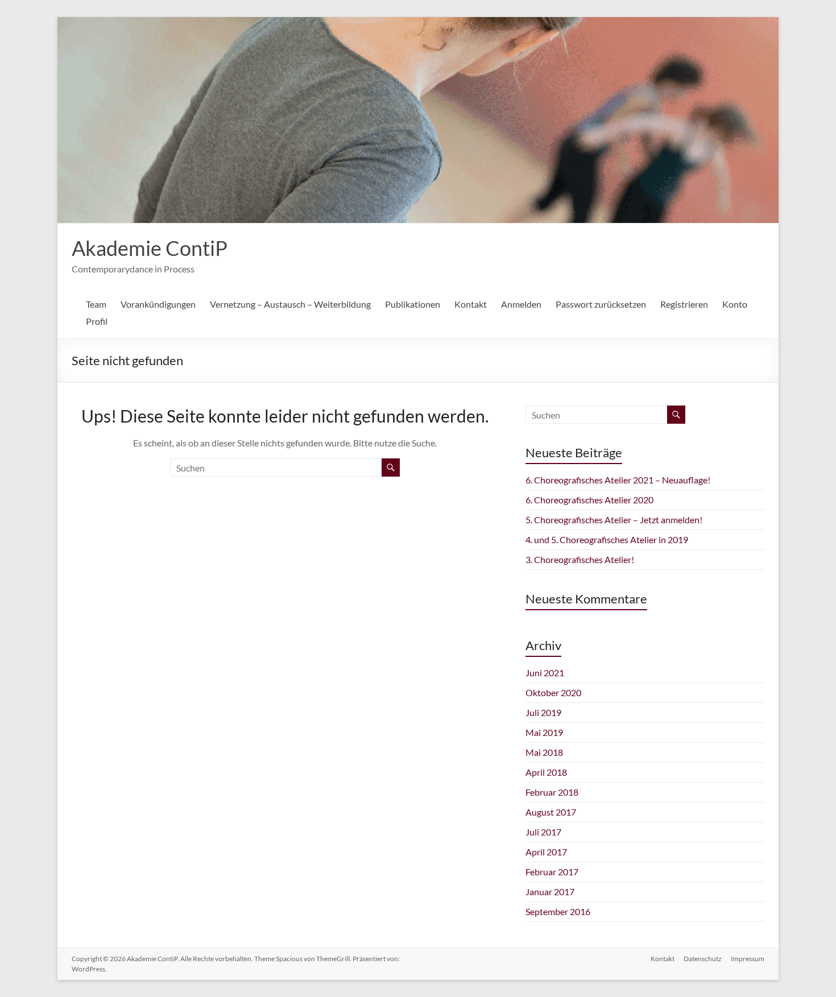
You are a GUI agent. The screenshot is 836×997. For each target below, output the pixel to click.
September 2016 (557, 911)
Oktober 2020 (553, 692)
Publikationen (412, 304)
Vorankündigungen (158, 304)
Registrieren (684, 304)
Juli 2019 (543, 712)
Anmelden (521, 304)
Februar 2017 (551, 871)
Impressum (747, 958)
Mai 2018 (544, 752)
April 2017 (546, 851)
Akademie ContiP (149, 247)
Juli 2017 (543, 831)
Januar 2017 (549, 891)
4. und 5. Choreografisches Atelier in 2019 (606, 539)
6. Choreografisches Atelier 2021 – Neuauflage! (617, 479)
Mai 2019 (544, 732)
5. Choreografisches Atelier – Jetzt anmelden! (613, 519)
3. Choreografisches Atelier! (579, 559)
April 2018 (546, 772)
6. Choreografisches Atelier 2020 (589, 499)
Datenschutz (703, 958)
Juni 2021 (544, 672)
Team (96, 304)
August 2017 (550, 811)
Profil (96, 321)
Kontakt (470, 304)
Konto (734, 304)
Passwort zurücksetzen (601, 304)
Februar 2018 (551, 792)
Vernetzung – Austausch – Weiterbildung (290, 304)
